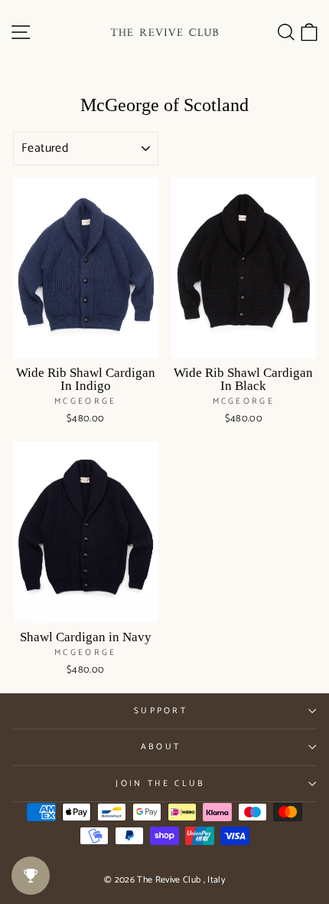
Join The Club (160, 784)
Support (160, 711)
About (161, 747)
